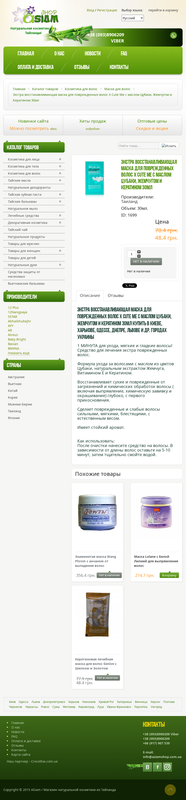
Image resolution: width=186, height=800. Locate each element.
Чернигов (15, 707)
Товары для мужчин (23, 244)
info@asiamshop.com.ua (162, 757)
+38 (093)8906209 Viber (105, 38)
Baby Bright (17, 339)
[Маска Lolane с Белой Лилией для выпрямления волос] (156, 512)
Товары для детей (22, 258)
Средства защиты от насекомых (24, 274)
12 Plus (13, 307)
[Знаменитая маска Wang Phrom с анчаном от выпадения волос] (97, 513)
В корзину (169, 575)
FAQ (14, 736)
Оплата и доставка (36, 67)
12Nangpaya (17, 312)
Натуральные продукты (26, 237)
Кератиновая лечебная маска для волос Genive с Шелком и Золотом (96, 663)
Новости (92, 54)
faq (124, 54)
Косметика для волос (24, 173)
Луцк (100, 707)
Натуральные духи (22, 265)
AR (10, 330)
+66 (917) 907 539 (156, 743)
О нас (59, 54)
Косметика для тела (23, 166)
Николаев (88, 702)
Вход (90, 10)
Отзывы (81, 67)
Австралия (16, 377)
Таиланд (14, 411)
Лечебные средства (23, 215)
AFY (10, 325)
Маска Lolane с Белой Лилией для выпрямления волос (156, 561)
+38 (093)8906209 (156, 738)
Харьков (73, 702)
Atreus (13, 335)
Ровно (45, 707)
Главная (26, 54)
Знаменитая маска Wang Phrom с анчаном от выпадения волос (95, 561)
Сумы (56, 707)
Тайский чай (17, 229)
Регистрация (107, 10)
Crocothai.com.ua (44, 761)
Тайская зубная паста (25, 194)
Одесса (23, 702)
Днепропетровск (54, 702)
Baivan (13, 344)
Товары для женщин (24, 251)
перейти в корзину (163, 10)
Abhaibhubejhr (19, 321)
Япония (14, 418)
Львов (36, 702)
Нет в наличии (146, 261)
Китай (12, 390)
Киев (12, 702)
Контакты (119, 67)
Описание (90, 295)
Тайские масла (19, 180)
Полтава (169, 702)
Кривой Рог (106, 702)
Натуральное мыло (23, 208)
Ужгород (156, 707)
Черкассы (31, 707)
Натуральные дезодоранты (29, 187)
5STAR (12, 316)
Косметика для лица (23, 159)
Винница (141, 702)
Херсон (155, 702)
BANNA (13, 348)
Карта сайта (20, 754)
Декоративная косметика (27, 222)
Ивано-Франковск (119, 707)
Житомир (69, 707)
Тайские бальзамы (22, 201)
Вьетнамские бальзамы (26, 283)
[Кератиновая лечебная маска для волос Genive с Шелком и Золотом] (97, 615)
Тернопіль (141, 707)
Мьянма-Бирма (20, 404)
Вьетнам (14, 384)
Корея (12, 397)
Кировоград (86, 707)
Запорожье (124, 702)
